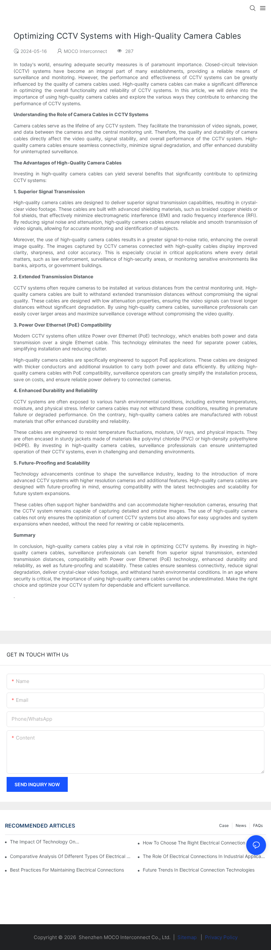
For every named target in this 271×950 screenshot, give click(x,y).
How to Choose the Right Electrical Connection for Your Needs (204, 842)
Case (224, 825)
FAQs (258, 825)
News (241, 825)
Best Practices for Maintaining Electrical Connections (67, 870)
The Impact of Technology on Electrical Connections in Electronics (45, 841)
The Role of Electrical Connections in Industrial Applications (204, 856)
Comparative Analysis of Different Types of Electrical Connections (71, 856)
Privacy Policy (221, 937)
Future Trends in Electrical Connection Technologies (198, 870)
